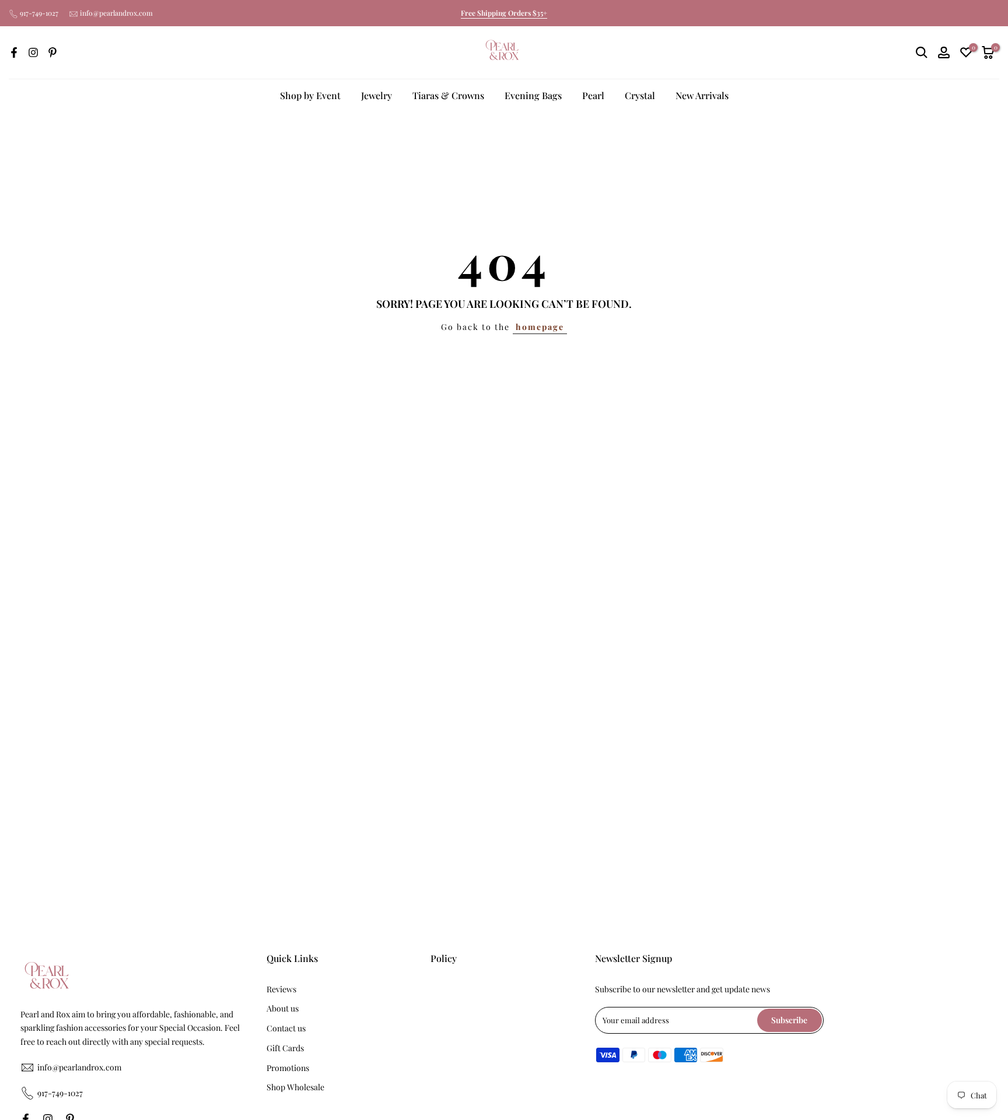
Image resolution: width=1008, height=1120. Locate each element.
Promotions (288, 1067)
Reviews (281, 989)
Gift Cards (285, 1048)
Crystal (640, 95)
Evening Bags (533, 95)
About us (283, 1008)
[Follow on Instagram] (33, 52)
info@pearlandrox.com (116, 12)
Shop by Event (310, 95)
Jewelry (376, 95)
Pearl (593, 95)
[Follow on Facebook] (14, 52)
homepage (540, 326)
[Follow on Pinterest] (52, 52)
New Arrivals (702, 95)
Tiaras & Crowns (448, 95)
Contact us (286, 1028)
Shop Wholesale (295, 1087)
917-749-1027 (39, 12)
